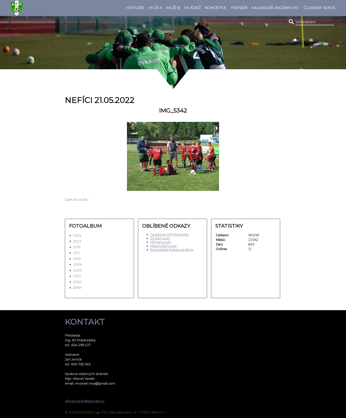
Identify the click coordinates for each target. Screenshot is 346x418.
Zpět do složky (76, 199)
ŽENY (77, 288)
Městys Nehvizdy (163, 246)
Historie (135, 7)
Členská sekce (319, 7)
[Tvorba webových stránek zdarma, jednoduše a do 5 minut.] (97, 413)
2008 (77, 270)
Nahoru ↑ (159, 412)
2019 (76, 247)
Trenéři (239, 7)
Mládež (192, 7)
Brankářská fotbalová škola (171, 250)
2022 (77, 241)
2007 (77, 276)
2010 (77, 259)
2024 (77, 236)
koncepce (215, 7)
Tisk (104, 412)
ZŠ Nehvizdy (160, 238)
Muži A (155, 7)
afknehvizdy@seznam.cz (85, 401)
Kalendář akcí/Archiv (275, 7)
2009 (77, 265)
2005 (77, 282)
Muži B (173, 7)
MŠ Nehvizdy (160, 242)
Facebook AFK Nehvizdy (169, 235)
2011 (76, 253)
